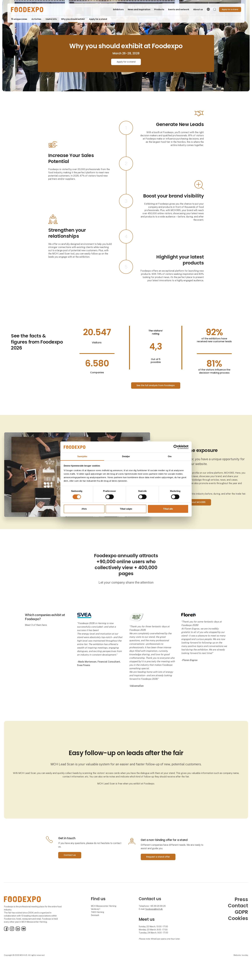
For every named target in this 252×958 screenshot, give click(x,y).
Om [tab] (170, 456)
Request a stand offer (158, 856)
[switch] (109, 496)
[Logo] (27, 9)
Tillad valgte (126, 509)
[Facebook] (6, 930)
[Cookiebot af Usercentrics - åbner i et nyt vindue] (175, 447)
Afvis (84, 509)
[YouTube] (23, 930)
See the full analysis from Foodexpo (155, 385)
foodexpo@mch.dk (154, 909)
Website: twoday (240, 955)
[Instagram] (12, 930)
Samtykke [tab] (82, 456)
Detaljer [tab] (126, 456)
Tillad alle (168, 509)
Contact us (70, 855)
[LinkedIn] (18, 930)
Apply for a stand (126, 61)
